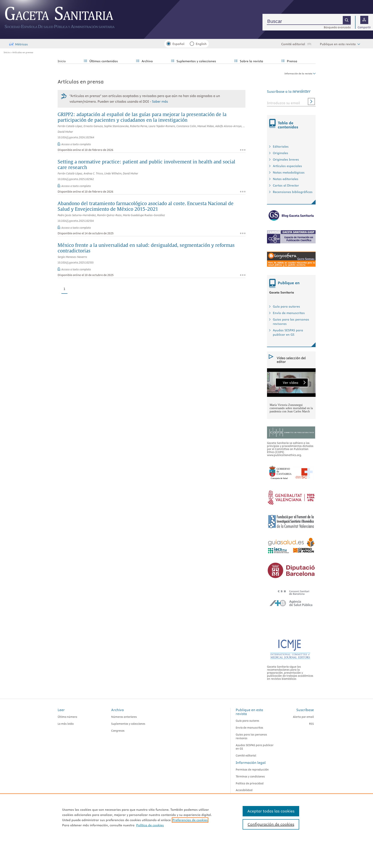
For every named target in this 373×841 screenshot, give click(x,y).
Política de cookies (150, 825)
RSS (311, 723)
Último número (67, 716)
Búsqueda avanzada (337, 27)
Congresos (118, 730)
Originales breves (286, 159)
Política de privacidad (250, 783)
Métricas (21, 44)
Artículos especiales (287, 166)
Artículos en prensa (22, 52)
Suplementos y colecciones (128, 723)
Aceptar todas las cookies (270, 811)
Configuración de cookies (271, 824)
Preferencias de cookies (190, 820)
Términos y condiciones (250, 776)
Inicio (7, 52)
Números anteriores (124, 716)
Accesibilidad (244, 790)
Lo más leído (66, 723)
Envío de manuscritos (289, 313)
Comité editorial (293, 44)
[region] (186, 817)
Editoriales (281, 146)
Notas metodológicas (289, 172)
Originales (280, 153)
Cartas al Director (286, 185)
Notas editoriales (285, 179)
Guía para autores (286, 306)
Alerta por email (303, 716)
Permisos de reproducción (252, 769)
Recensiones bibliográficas (293, 192)
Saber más (160, 101)
